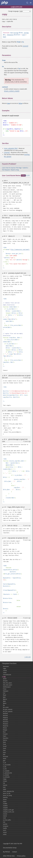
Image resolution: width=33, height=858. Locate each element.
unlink (4, 834)
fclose (4, 689)
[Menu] (30, 2)
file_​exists (6, 707)
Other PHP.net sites (9, 856)
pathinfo (5, 797)
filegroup (5, 717)
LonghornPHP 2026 (16, 7)
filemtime (5, 722)
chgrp (4, 668)
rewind (5, 816)
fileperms (5, 726)
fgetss (4, 703)
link (4, 783)
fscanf (4, 746)
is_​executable (7, 765)
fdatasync (5, 691)
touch (4, 830)
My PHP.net (6, 852)
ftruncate (5, 756)
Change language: (13, 11)
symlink (5, 824)
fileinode (5, 719)
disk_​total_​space (7, 685)
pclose (5, 799)
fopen (4, 736)
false (20, 103)
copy (4, 676)
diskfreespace (7, 687)
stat (4, 822)
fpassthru (5, 738)
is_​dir (4, 762)
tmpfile (5, 828)
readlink (5, 805)
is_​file (4, 767)
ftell (4, 754)
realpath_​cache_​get (8, 810)
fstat (4, 750)
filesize (5, 728)
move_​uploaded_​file (8, 791)
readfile (5, 803)
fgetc (4, 697)
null (23, 35)
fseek (4, 748)
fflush (4, 695)
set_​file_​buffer (7, 820)
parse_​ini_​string (7, 795)
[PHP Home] (4, 2)
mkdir (4, 789)
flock (4, 732)
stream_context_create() (11, 91)
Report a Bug (15, 170)
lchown (5, 781)
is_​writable (6, 775)
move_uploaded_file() (11, 148)
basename (6, 666)
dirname (5, 681)
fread (4, 744)
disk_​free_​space (7, 683)
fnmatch (5, 734)
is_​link (5, 769)
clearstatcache (7, 674)
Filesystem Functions (9, 663)
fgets (4, 701)
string (16, 33)
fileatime (5, 713)
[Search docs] (27, 2)
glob (4, 760)
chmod (5, 670)
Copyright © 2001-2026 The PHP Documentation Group (12, 846)
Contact (14, 852)
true (8, 103)
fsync (4, 752)
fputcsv (5, 740)
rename (5, 814)
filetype (5, 730)
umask (5, 832)
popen (4, 801)
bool (4, 37)
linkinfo (5, 785)
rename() (25, 46)
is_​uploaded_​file (7, 773)
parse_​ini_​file (6, 793)
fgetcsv (5, 699)
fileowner (5, 724)
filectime (5, 715)
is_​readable (6, 771)
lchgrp (4, 779)
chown (5, 672)
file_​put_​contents (7, 711)
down (7, 180)
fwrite (4, 758)
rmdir (4, 818)
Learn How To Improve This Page (12, 168)
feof (4, 693)
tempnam (5, 826)
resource (10, 35)
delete (5, 679)
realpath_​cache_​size (8, 812)
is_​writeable (6, 777)
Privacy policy (21, 856)
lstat (4, 787)
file (4, 705)
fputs (4, 742)
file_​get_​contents (7, 709)
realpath (5, 808)
